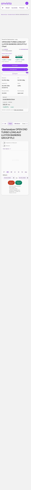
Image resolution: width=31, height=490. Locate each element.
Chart (10, 123)
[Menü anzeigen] (2, 7)
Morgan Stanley (9, 50)
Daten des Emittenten (18, 110)
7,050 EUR (5, 57)
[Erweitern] (26, 69)
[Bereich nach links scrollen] (3, 123)
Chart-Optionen (6, 148)
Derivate (10, 14)
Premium (21, 8)
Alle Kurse (17, 123)
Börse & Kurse (4, 14)
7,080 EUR (18, 57)
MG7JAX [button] (6, 49)
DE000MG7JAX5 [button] (24, 49)
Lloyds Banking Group (9, 99)
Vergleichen (14, 69)
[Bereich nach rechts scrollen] (27, 123)
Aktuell (7, 8)
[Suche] (27, 7)
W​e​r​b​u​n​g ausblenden (20, 25)
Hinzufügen (15, 65)
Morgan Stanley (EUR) (6, 53)
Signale (16, 73)
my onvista (14, 8)
